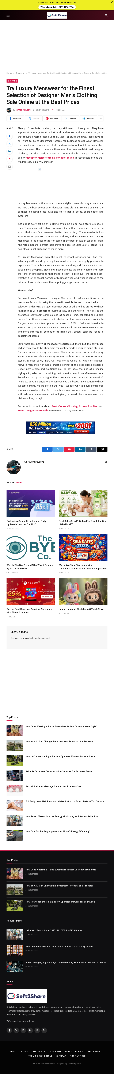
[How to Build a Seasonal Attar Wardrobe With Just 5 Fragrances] (15, 950)
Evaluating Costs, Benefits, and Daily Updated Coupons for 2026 (26, 523)
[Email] (9, 166)
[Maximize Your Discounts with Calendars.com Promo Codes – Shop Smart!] (83, 547)
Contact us (39, 1052)
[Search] (105, 15)
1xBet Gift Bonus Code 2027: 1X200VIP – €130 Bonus (54, 930)
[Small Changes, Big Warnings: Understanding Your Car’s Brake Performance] (15, 966)
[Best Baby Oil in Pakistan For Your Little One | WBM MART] (83, 503)
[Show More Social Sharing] (100, 118)
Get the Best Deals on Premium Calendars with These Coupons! (29, 611)
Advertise (55, 1052)
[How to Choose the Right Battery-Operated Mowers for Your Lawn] (15, 760)
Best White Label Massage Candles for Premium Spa (53, 786)
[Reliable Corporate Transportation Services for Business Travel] (15, 775)
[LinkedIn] (9, 151)
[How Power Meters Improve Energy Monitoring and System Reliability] (15, 820)
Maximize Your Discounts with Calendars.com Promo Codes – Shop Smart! (83, 567)
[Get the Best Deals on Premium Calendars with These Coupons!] (31, 591)
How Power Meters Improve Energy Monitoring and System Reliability (62, 816)
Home (13, 1052)
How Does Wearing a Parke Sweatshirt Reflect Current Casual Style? (61, 726)
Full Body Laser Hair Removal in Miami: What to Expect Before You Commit (65, 801)
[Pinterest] (9, 159)
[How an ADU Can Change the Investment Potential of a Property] (15, 745)
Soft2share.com (23, 110)
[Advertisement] (57, 46)
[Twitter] (9, 144)
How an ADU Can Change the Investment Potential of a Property (59, 741)
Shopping (12, 81)
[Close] (112, 2)
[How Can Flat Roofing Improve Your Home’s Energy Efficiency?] (15, 835)
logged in (27, 638)
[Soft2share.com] (57, 15)
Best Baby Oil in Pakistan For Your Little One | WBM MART (82, 523)
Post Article (78, 1056)
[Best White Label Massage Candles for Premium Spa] (15, 790)
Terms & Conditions (40, 1056)
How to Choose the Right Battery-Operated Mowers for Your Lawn (60, 756)
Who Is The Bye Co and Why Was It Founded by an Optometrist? (30, 567)
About (24, 1052)
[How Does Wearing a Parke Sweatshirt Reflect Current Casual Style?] (15, 730)
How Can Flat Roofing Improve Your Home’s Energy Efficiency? (58, 831)
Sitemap (61, 1056)
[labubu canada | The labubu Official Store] (83, 591)
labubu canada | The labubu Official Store (81, 609)
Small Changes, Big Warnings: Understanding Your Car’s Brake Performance (66, 962)
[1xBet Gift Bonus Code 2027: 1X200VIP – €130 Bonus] (15, 934)
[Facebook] (9, 136)
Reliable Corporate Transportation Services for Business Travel (59, 771)
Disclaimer (93, 1052)
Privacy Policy (74, 1052)
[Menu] (8, 15)
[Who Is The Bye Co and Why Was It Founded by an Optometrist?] (31, 547)
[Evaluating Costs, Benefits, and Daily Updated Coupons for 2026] (31, 503)
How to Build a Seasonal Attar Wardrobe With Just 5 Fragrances (59, 946)
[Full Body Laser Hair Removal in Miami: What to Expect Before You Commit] (15, 805)
